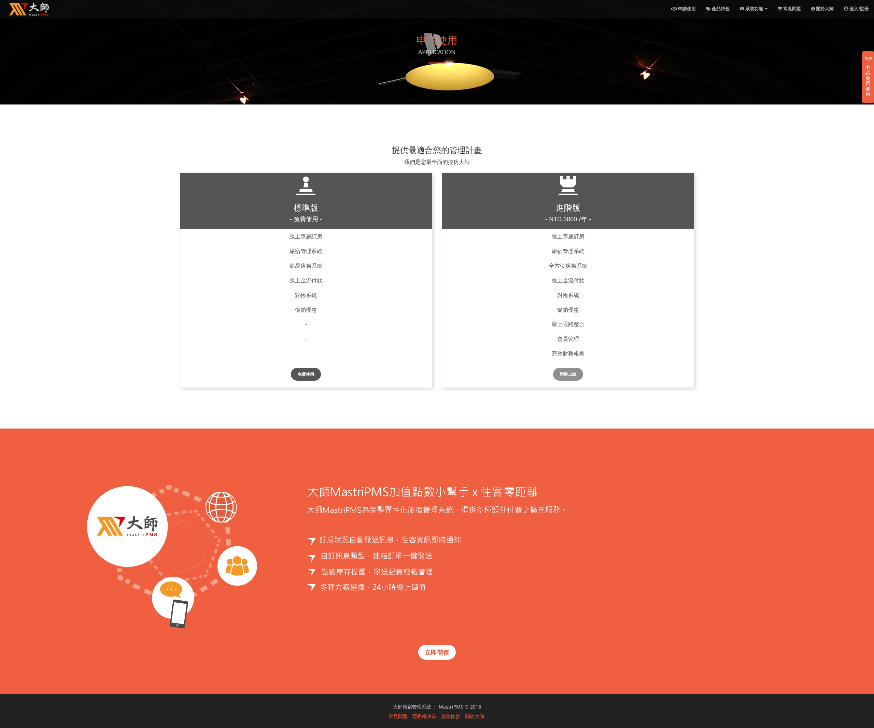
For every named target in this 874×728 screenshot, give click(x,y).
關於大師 (824, 8)
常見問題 (791, 8)
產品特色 (720, 8)
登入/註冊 (858, 8)
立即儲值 (437, 652)
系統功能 (754, 8)
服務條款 (450, 716)
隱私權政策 (424, 716)
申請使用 (686, 8)
